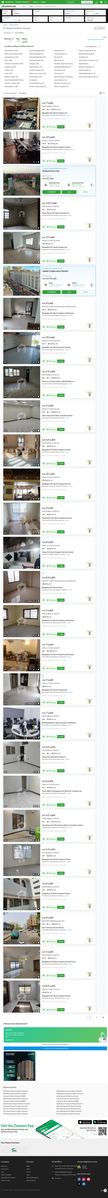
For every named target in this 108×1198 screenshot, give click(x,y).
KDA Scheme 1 (11, 86)
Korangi (33, 80)
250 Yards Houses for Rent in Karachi (69, 1109)
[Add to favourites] (38, 128)
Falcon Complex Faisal (87, 50)
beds (35, 17)
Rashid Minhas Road (86, 54)
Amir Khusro (59, 70)
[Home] (2, 2)
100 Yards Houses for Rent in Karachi (69, 1106)
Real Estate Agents (32, 1177)
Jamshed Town (11, 57)
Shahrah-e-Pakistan (86, 67)
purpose (5, 11)
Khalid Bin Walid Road (62, 67)
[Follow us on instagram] (84, 1181)
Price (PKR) (6, 17)
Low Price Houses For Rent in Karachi (15, 1109)
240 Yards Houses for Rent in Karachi (15, 1106)
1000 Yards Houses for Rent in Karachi (69, 1091)
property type (69, 11)
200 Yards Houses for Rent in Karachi (15, 1098)
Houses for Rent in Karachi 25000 (14, 1101)
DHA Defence (11, 50)
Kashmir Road (84, 70)
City (15, 11)
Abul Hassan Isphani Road (88, 77)
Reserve (52, 192)
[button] (6, 13)
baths (51, 17)
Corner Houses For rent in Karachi (68, 1098)
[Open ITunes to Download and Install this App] (85, 1123)
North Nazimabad (36, 50)
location (37, 11)
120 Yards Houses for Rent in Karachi (15, 1114)
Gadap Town (59, 50)
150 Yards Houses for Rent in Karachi (15, 1091)
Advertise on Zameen (8, 1177)
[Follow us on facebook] (79, 1181)
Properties (9, 2)
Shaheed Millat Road (37, 57)
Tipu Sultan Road (36, 60)
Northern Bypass (36, 70)
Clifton (9, 70)
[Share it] (36, 128)
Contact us (4, 1169)
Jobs (2, 1172)
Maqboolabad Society (87, 73)
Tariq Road (83, 57)
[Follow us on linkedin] (84, 1186)
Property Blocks (23, 2)
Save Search (101, 28)
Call (62, 127)
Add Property (30, 1180)
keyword (68, 17)
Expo (28, 1175)
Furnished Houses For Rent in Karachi (69, 1111)
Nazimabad (83, 63)
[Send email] (43, 126)
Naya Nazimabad (36, 54)
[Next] (103, 1017)
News (28, 1169)
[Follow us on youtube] (89, 1181)
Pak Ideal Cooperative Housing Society (64, 63)
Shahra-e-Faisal (11, 77)
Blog (27, 1166)
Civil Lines (58, 73)
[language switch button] (96, 2)
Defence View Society (37, 86)
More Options (90, 17)
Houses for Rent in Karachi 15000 (14, 1096)
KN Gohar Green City (62, 83)
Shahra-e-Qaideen (61, 86)
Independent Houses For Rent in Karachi (70, 1093)
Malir (8, 60)
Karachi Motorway (36, 83)
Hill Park (58, 57)
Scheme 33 (10, 67)
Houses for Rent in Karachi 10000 (68, 1101)
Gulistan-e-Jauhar (12, 83)
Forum (28, 1172)
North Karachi (35, 77)
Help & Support (6, 1175)
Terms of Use (5, 1180)
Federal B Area (35, 67)
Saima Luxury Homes (37, 73)
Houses (24, 40)
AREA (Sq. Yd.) (89, 11)
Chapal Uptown (60, 54)
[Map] (33, 128)
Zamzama (34, 63)
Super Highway (60, 80)
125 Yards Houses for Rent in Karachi (15, 1111)
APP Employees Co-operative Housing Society (64, 77)
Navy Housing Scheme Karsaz (14, 80)
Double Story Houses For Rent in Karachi (16, 1104)
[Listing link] (49, 114)
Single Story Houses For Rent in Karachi (69, 1104)
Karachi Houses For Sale (96, 39)
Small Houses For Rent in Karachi (67, 1096)
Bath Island (59, 60)
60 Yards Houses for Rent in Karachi (68, 1114)
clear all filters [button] (19, 33)
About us (4, 1166)
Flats (18, 40)
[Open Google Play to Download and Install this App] (100, 1123)
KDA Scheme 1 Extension (88, 60)
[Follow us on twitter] (79, 1186)
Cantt (8, 73)
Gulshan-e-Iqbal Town (14, 63)
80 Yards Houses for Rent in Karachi (15, 1093)
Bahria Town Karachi (13, 54)
